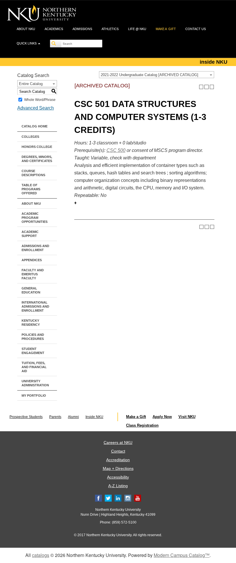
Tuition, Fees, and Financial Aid (34, 367)
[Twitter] (108, 498)
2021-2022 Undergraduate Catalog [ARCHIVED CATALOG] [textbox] (149, 75)
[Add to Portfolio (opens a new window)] (201, 87)
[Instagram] (128, 498)
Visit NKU (186, 417)
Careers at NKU (118, 442)
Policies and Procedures (33, 336)
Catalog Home (34, 126)
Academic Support (30, 234)
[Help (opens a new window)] (212, 87)
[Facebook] (98, 498)
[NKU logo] (42, 14)
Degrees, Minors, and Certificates (37, 159)
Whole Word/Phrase (40, 100)
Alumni (73, 417)
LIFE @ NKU (137, 29)
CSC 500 (115, 150)
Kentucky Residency (31, 322)
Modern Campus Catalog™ (182, 555)
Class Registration (142, 425)
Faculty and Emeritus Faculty (33, 274)
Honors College (37, 146)
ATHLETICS (110, 29)
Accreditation (118, 459)
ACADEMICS (54, 29)
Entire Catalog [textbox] (31, 84)
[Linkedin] (118, 498)
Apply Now (162, 417)
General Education (31, 290)
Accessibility (118, 477)
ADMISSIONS (82, 29)
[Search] (56, 43)
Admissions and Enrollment (35, 248)
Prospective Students (26, 417)
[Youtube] (137, 498)
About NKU (31, 203)
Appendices (32, 260)
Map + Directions (118, 468)
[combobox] (156, 74)
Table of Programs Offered (31, 189)
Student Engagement (33, 351)
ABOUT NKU (26, 29)
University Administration (35, 383)
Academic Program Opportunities (34, 217)
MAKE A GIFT (166, 29)
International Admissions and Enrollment (35, 306)
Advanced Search (35, 108)
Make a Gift (136, 417)
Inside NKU (94, 417)
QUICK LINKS (27, 43)
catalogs (40, 555)
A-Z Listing (118, 485)
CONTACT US (195, 29)
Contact (118, 451)
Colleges (30, 136)
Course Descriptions (33, 173)
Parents (55, 417)
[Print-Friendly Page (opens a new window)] (206, 87)
